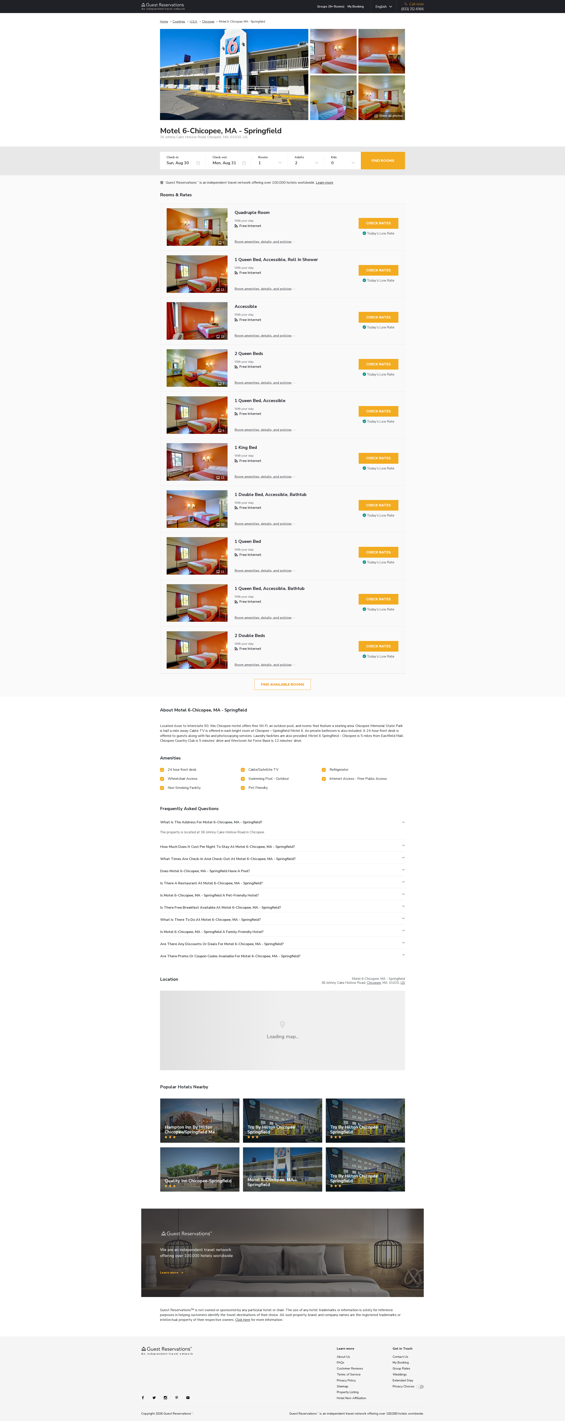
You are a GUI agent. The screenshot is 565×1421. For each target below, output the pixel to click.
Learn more (324, 182)
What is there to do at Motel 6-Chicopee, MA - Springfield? (210, 919)
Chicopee (208, 22)
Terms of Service (349, 1374)
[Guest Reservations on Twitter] (154, 1397)
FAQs (340, 1362)
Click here (242, 1319)
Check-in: (173, 157)
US (403, 982)
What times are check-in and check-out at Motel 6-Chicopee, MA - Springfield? (228, 858)
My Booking (356, 6)
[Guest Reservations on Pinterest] (177, 1397)
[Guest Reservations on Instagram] (165, 1397)
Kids (334, 157)
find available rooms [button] (282, 684)
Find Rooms (382, 160)
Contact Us (400, 1357)
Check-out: (220, 157)
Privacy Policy (346, 1380)
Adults (299, 157)
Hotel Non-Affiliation (351, 1398)
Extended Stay (403, 1380)
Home (164, 22)
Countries (179, 22)
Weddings (400, 1374)
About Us (343, 1357)
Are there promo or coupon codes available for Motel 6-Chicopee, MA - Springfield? (230, 956)
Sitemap (342, 1386)
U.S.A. (194, 22)
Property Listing (348, 1392)
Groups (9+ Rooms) (331, 6)
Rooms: (263, 157)
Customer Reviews (350, 1368)
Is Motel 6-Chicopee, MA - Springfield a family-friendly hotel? (212, 931)
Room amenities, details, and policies (263, 242)
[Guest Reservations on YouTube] (186, 1397)
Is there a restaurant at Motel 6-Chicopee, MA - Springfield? (211, 883)
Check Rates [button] (378, 223)
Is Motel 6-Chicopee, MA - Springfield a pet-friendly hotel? (209, 895)
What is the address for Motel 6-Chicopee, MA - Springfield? (211, 822)
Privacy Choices (403, 1386)
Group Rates (401, 1368)
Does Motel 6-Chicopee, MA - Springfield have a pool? (205, 871)
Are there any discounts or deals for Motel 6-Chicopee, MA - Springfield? (222, 944)
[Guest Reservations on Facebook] (145, 1397)
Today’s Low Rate (380, 233)
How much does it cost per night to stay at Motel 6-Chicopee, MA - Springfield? (227, 846)
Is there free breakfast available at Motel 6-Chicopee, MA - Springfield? (220, 907)
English (381, 6)
